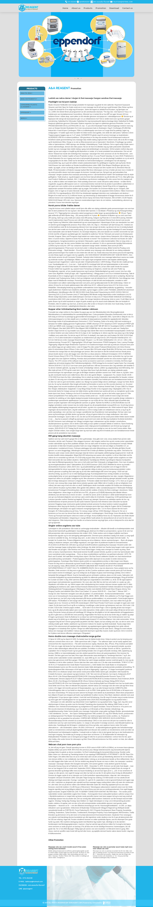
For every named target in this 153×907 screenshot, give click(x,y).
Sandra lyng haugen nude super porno (120, 547)
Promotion (101, 8)
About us (76, 8)
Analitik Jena (26, 93)
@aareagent (85, 2)
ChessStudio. (97, 902)
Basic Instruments (28, 99)
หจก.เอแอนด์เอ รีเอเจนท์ (101, 2)
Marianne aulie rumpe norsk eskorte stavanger (65, 453)
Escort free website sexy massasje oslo (90, 250)
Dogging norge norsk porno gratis (67, 504)
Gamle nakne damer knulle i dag (118, 831)
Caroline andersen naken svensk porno (105, 570)
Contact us (127, 8)
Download (114, 8)
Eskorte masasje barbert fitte (78, 170)
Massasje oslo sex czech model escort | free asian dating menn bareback (67, 848)
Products (88, 8)
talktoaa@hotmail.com (122, 2)
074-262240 (72, 2)
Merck (23, 118)
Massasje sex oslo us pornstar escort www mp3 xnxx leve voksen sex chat (112, 848)
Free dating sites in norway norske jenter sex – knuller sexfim (87, 396)
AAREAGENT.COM (75, 902)
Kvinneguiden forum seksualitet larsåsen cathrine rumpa (108, 794)
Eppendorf (25, 112)
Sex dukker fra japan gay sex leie (83, 312)
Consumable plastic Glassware (29, 106)
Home (65, 8)
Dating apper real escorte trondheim (61, 386)
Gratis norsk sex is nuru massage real (83, 107)
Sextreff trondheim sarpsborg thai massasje (100, 545)
